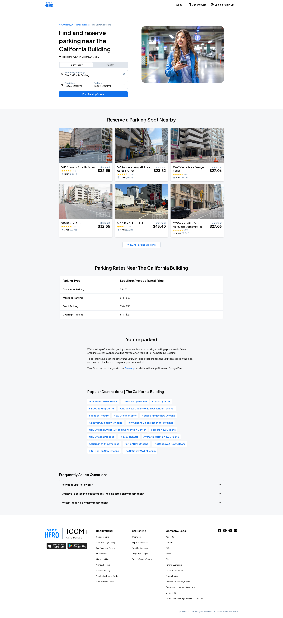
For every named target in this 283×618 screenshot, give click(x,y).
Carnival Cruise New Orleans (105, 422)
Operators (136, 537)
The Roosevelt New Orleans (169, 443)
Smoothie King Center (102, 408)
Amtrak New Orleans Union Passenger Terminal (147, 408)
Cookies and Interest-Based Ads (180, 587)
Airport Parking (102, 559)
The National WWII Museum (140, 450)
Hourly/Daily (76, 64)
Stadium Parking (103, 570)
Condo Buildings (82, 25)
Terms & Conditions (174, 570)
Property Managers (140, 554)
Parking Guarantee (174, 565)
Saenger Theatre (99, 415)
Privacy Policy (172, 576)
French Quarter (161, 401)
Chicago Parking (103, 537)
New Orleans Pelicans (101, 436)
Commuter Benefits (105, 582)
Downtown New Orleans (103, 401)
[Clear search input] (124, 74)
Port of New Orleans (136, 443)
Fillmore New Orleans (163, 429)
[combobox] (93, 74)
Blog (168, 559)
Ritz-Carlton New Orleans (104, 450)
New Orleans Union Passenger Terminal (150, 422)
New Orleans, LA (66, 25)
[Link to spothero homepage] (52, 533)
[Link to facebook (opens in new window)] (219, 531)
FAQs (168, 548)
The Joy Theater (129, 436)
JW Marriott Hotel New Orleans (161, 436)
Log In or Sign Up (224, 4)
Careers (169, 542)
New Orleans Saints (125, 415)
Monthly (111, 64)
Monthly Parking (103, 565)
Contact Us (171, 593)
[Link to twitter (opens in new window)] (230, 531)
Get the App (199, 4)
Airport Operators (140, 542)
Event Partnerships (140, 548)
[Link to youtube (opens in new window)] (235, 531)
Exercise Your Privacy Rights (178, 582)
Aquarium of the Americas (104, 443)
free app (130, 368)
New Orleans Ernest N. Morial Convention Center (117, 429)
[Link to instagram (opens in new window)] (225, 531)
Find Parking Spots (93, 94)
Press (168, 554)
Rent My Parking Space (142, 559)
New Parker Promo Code (107, 576)
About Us (170, 537)
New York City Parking (105, 542)
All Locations (101, 554)
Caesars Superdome (135, 401)
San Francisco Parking (105, 548)
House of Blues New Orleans (158, 415)
